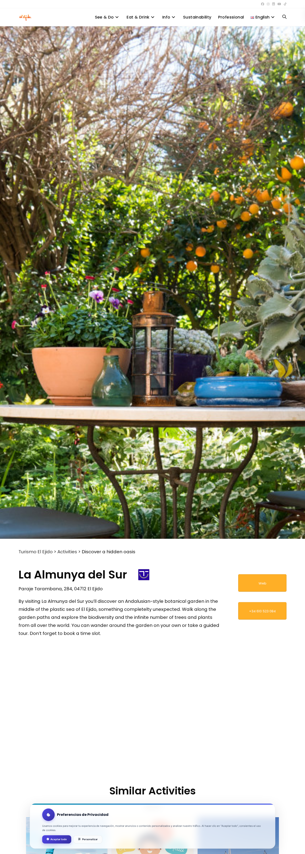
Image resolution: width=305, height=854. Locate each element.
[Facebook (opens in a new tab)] (262, 4)
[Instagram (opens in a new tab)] (268, 4)
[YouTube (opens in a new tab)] (279, 4)
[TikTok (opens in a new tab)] (284, 4)
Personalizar (90, 839)
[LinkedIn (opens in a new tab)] (273, 4)
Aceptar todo (58, 839)
